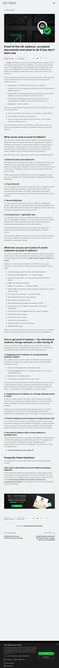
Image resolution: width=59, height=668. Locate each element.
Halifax (48, 258)
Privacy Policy (11, 653)
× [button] (57, 644)
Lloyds (36, 258)
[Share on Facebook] (33, 58)
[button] (20, 666)
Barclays (42, 258)
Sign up (17, 506)
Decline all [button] (46, 657)
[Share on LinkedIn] (37, 58)
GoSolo (6, 260)
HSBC (31, 258)
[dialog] (29, 655)
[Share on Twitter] (29, 58)
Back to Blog (10, 10)
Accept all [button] (46, 653)
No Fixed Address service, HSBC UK (21, 450)
